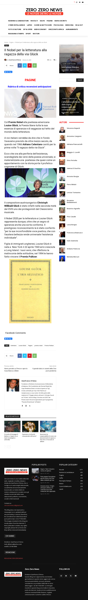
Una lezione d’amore (70, 67)
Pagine (11, 42)
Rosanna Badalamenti (72, 201)
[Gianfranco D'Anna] (5, 60)
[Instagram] (77, 2)
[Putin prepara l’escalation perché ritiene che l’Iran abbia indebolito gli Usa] (35, 478)
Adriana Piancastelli (74, 144)
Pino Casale (71, 217)
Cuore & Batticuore (69, 64)
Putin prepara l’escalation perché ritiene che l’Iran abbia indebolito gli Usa (47, 478)
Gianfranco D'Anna (15, 60)
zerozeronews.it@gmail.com (13, 505)
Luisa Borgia (72, 225)
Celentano (14, 345)
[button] (75, 2)
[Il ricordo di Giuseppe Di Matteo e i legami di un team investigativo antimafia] (12, 426)
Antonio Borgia (73, 176)
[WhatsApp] (34, 65)
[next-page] (9, 446)
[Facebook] (20, 65)
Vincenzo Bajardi (73, 128)
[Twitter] (25, 65)
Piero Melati (71, 184)
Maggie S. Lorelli (73, 152)
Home (6, 42)
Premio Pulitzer (49, 345)
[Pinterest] (29, 65)
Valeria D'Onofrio (73, 168)
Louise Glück (22, 345)
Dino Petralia (72, 160)
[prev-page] (5, 446)
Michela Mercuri (73, 257)
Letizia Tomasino (73, 192)
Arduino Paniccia (73, 249)
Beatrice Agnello (73, 209)
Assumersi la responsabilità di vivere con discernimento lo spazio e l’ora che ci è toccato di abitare (48, 438)
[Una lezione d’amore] (71, 59)
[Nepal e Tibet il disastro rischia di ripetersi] (35, 470)
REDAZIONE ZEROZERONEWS (13, 558)
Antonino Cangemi (74, 136)
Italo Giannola (72, 241)
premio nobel (38, 345)
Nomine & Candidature (69, 98)
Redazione (65, 70)
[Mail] (80, 2)
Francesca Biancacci (75, 233)
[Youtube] (83, 2)
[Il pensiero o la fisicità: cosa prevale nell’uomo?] (30, 426)
